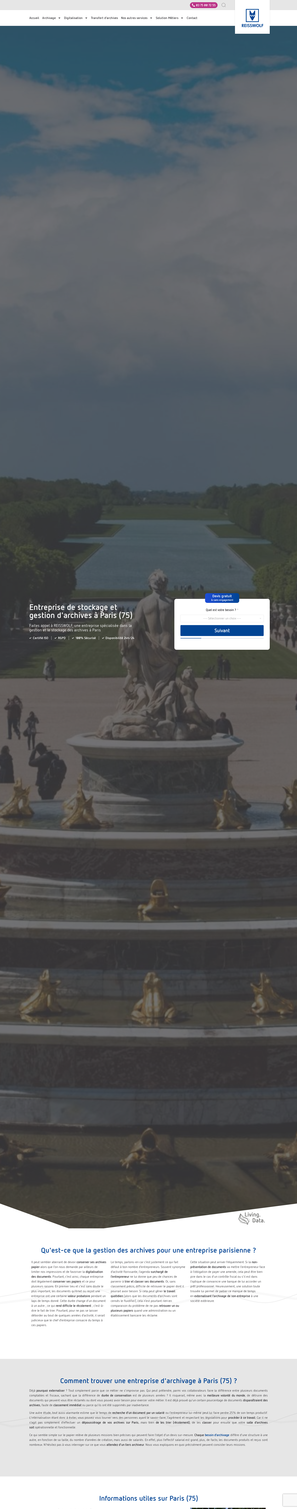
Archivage (49, 18)
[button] (222, 598)
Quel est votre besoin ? (222, 610)
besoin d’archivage (217, 1435)
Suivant (222, 630)
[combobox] (226, 5)
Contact (192, 18)
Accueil (34, 18)
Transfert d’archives (104, 18)
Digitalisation (73, 18)
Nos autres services (134, 18)
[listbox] (222, 618)
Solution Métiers (167, 18)
